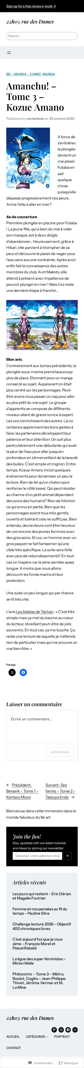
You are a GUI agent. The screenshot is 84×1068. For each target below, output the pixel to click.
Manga (49, 74)
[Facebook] (68, 1030)
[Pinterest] (54, 1030)
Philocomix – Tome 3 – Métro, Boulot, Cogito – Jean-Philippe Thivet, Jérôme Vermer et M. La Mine (39, 981)
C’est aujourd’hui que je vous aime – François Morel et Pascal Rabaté (37, 943)
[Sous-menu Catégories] (47, 1037)
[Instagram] (61, 1030)
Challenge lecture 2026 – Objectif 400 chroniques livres (42, 926)
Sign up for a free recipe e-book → (31, 6)
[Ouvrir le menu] (9, 52)
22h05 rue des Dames (30, 21)
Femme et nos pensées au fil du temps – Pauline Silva (40, 911)
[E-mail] (75, 1030)
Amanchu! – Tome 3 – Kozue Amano (35, 96)
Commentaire (59, 752)
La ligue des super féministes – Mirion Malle (39, 961)
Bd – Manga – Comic (23, 74)
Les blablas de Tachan (34, 611)
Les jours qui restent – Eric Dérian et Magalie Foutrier (42, 896)
